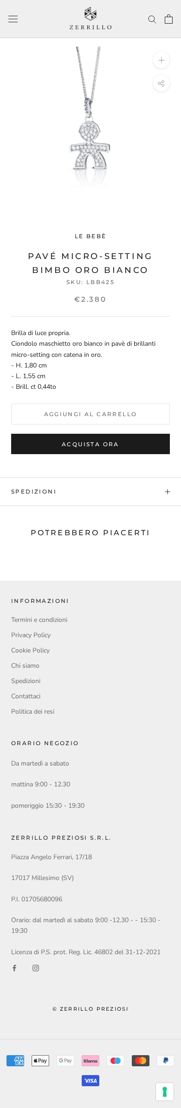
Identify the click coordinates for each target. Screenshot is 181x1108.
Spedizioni (34, 491)
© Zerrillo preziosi (90, 1009)
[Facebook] (14, 967)
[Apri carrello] (169, 19)
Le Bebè (91, 236)
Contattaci (25, 696)
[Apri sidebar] (13, 19)
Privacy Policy (31, 635)
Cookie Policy (30, 650)
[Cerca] (152, 19)
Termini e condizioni (39, 619)
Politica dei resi (32, 711)
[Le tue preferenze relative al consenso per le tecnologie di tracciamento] (165, 1092)
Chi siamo (25, 665)
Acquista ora (90, 444)
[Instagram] (35, 967)
